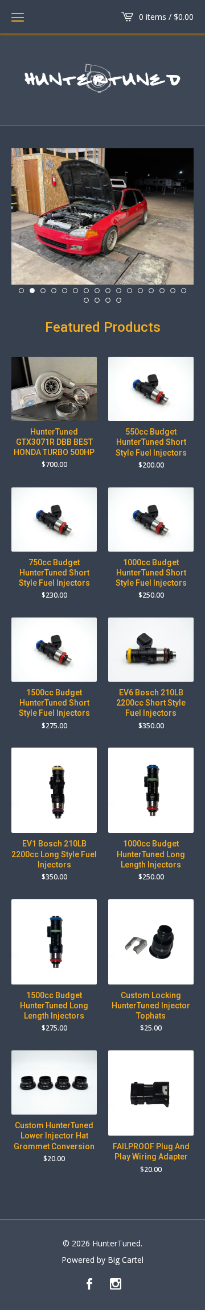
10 (118, 290)
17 (86, 300)
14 (162, 290)
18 (97, 300)
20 (118, 300)
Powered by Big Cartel (103, 1260)
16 (183, 290)
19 (107, 300)
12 (140, 290)
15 (172, 290)
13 (151, 290)
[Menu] (17, 17)
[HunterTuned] (102, 78)
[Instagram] (115, 1284)
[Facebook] (89, 1284)
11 (129, 290)
